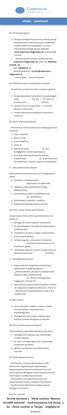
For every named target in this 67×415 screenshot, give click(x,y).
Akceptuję (35, 411)
